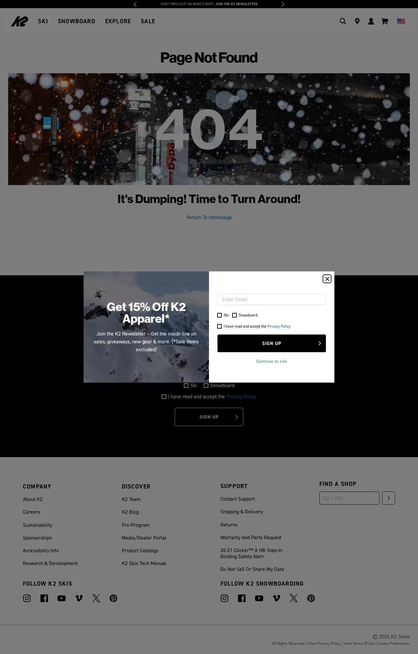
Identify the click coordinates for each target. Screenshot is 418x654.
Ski (226, 315)
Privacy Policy (279, 326)
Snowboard (248, 315)
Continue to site (271, 361)
